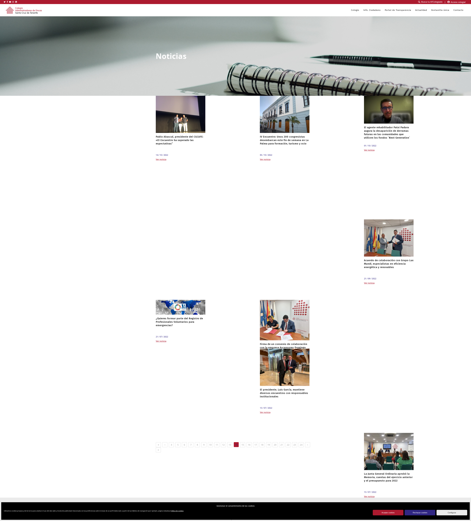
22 (288, 444)
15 (242, 444)
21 (281, 444)
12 (223, 444)
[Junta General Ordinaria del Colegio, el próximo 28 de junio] (232, 389)
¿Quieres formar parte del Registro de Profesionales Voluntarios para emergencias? (179, 251)
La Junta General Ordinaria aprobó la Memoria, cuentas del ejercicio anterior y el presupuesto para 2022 (284, 344)
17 (255, 444)
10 (210, 444)
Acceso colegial (458, 2)
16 (249, 444)
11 (217, 444)
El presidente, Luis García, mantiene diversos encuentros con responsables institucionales (284, 273)
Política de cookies (177, 511)
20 (275, 444)
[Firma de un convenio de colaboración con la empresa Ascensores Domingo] (232, 249)
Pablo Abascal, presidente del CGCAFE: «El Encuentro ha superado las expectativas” (179, 140)
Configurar (452, 513)
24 (301, 444)
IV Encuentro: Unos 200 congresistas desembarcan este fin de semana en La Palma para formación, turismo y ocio (232, 140)
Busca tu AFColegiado (432, 2)
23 (294, 444)
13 (230, 444)
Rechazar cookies (420, 513)
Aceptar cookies (388, 513)
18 (262, 444)
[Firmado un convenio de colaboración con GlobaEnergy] (180, 389)
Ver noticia (161, 159)
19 (268, 444)
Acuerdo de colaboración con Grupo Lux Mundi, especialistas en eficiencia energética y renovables (284, 202)
